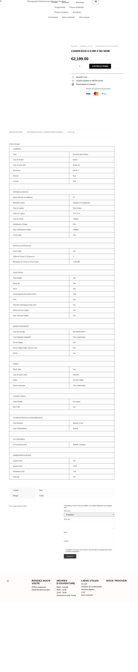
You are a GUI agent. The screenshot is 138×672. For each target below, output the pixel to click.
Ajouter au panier (100, 66)
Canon (41, 496)
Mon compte (84, 17)
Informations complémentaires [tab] (45, 132)
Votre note (67, 511)
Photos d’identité (77, 7)
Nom (66, 532)
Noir (40, 490)
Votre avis (67, 519)
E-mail (66, 541)
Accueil (54, 2)
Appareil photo (86, 46)
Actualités (77, 12)
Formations (53, 17)
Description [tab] (16, 132)
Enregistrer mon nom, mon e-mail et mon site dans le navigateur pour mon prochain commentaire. (89, 550)
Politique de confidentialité (91, 587)
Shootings (80, 2)
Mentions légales (87, 589)
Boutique (65, 2)
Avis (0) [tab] (71, 132)
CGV (83, 592)
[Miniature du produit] (60, 49)
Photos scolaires (61, 12)
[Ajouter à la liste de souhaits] (115, 66)
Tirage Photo (59, 7)
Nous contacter (68, 17)
